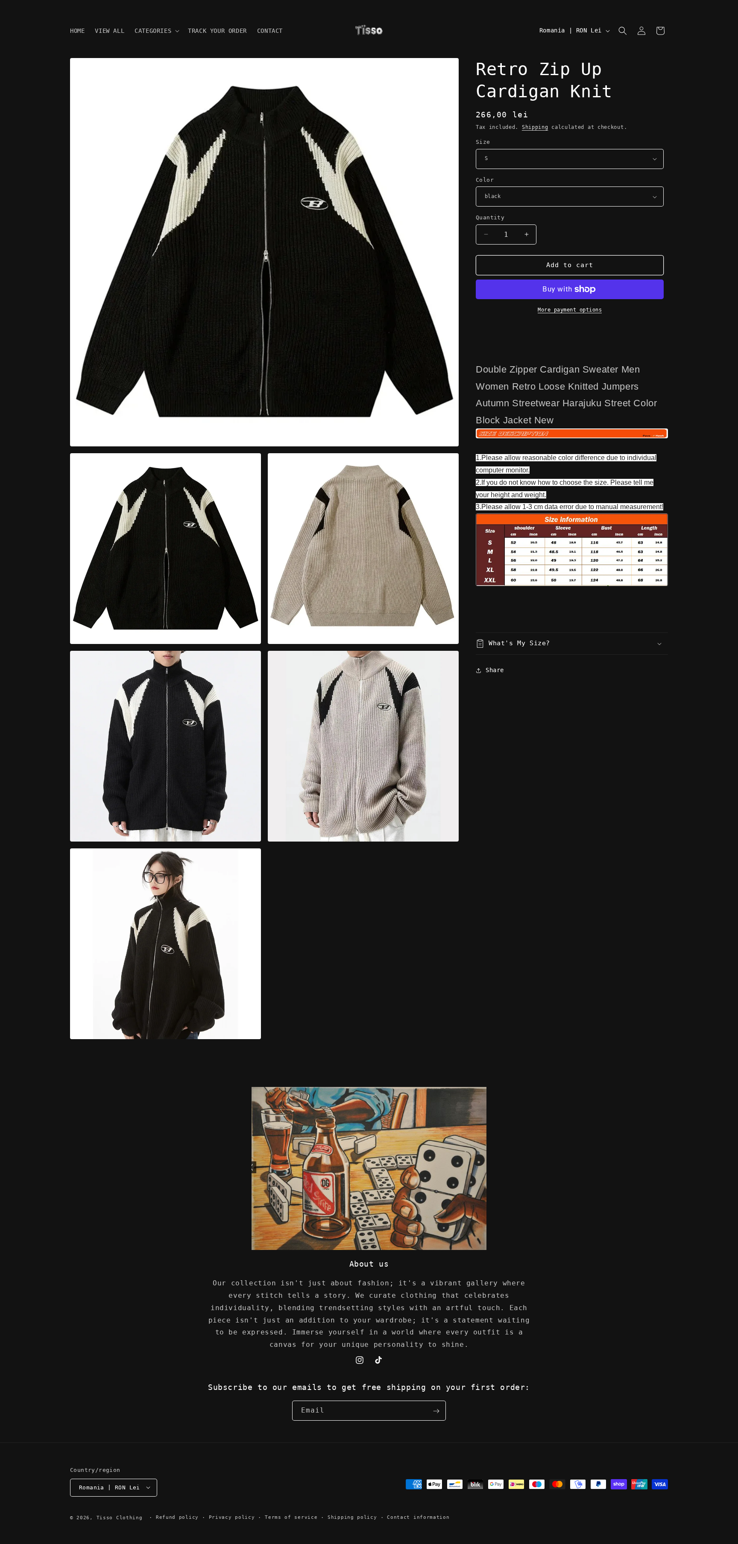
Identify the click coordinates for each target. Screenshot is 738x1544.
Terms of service (291, 1517)
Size (483, 142)
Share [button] (495, 670)
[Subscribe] (436, 1411)
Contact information (418, 1517)
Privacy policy (232, 1517)
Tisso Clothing (120, 1517)
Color (485, 180)
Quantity (490, 217)
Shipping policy (352, 1517)
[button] (156, 31)
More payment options (570, 310)
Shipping (535, 127)
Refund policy (177, 1517)
